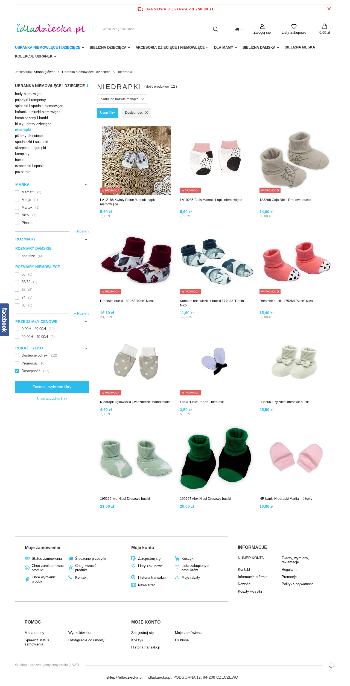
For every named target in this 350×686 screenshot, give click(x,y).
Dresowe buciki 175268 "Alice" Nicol (286, 301)
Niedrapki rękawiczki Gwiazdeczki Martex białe (135, 402)
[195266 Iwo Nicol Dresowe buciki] (136, 459)
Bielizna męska (300, 47)
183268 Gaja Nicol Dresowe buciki (285, 200)
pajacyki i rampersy (30, 100)
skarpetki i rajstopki (30, 148)
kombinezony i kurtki (31, 118)
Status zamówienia (47, 558)
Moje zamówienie (42, 547)
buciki (19, 160)
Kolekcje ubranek (33, 56)
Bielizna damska (259, 47)
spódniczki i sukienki (31, 142)
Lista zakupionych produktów (196, 568)
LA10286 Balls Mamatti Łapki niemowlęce (211, 200)
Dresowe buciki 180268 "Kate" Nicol (127, 301)
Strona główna (45, 72)
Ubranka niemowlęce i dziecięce (47, 47)
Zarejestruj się (149, 558)
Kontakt (81, 577)
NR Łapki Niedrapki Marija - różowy (285, 499)
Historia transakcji (152, 577)
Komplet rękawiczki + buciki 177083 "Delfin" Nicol (212, 303)
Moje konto (142, 547)
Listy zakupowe (294, 32)
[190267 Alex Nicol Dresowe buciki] (216, 459)
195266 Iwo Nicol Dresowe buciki (125, 499)
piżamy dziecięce (29, 136)
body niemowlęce (28, 94)
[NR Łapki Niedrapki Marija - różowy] (296, 459)
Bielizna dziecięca (108, 47)
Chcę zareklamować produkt (48, 568)
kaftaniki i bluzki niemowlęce (37, 112)
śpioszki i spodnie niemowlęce (39, 106)
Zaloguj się (262, 32)
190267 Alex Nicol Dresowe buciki (205, 499)
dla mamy (223, 47)
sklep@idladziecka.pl (124, 677)
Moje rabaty (191, 577)
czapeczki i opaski (30, 166)
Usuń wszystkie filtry (52, 399)
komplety (22, 154)
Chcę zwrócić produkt (86, 568)
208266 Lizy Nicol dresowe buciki (284, 402)
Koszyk (188, 558)
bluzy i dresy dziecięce (33, 124)
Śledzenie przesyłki (90, 558)
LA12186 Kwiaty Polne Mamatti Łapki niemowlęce (128, 202)
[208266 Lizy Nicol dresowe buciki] (296, 362)
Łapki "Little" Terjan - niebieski (202, 402)
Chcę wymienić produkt (44, 579)
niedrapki (23, 130)
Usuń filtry (107, 112)
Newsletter (146, 585)
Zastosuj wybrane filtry (52, 386)
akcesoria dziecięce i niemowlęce (170, 47)
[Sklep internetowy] (331, 665)
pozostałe (22, 172)
